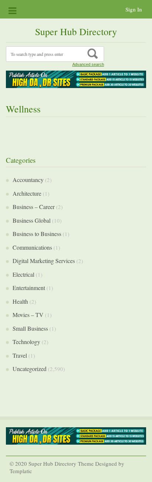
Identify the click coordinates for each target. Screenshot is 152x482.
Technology (26, 342)
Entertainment (29, 287)
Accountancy (28, 179)
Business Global (32, 220)
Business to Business (37, 233)
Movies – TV (28, 314)
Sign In (133, 9)
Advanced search (88, 64)
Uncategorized (29, 369)
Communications (32, 247)
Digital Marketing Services (44, 260)
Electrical (23, 274)
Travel (20, 355)
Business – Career (34, 206)
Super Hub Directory (76, 31)
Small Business (30, 328)
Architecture (27, 193)
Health (20, 301)
